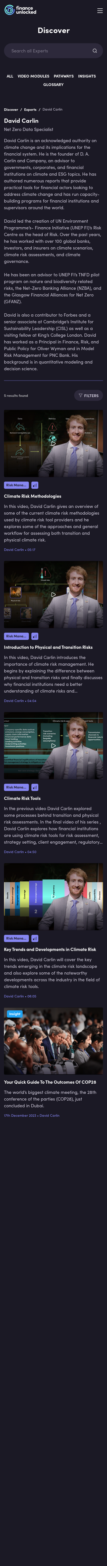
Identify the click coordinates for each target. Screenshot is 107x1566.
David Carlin (14, 549)
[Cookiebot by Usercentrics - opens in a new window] (79, 726)
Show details (81, 809)
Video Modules (33, 76)
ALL (10, 76)
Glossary (53, 84)
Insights (87, 76)
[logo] (20, 10)
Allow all (53, 823)
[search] (95, 50)
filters (91, 395)
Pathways (64, 76)
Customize (50, 837)
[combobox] (49, 51)
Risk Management (17, 484)
